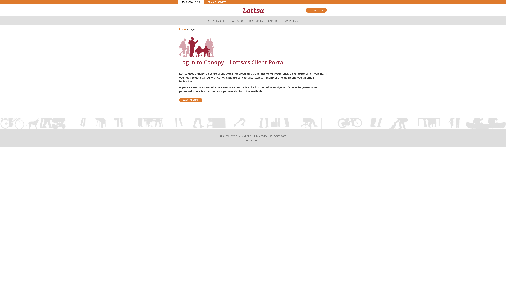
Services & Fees (217, 20)
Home (182, 29)
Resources (256, 20)
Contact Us (290, 20)
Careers (273, 20)
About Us (238, 20)
